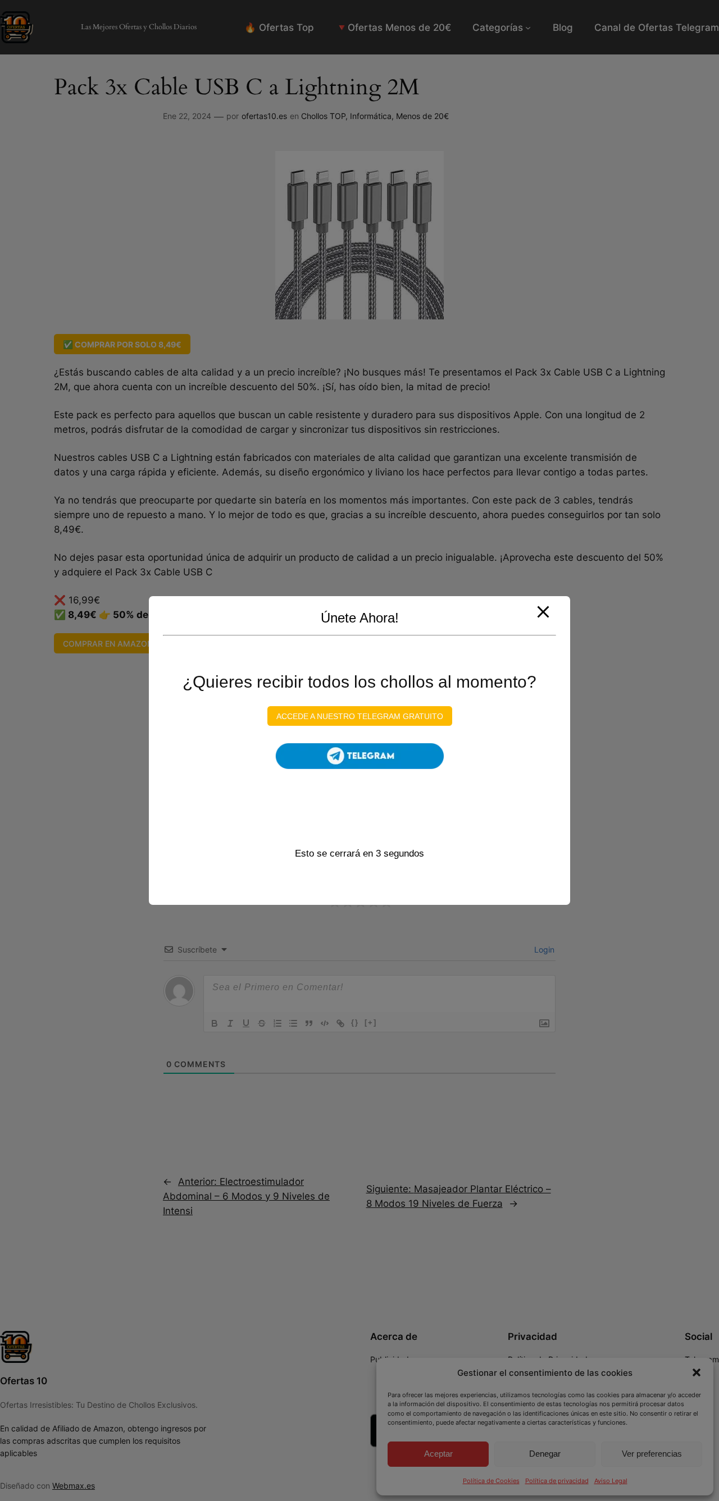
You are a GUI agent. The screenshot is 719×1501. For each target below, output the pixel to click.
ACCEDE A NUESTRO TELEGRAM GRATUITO (359, 715)
